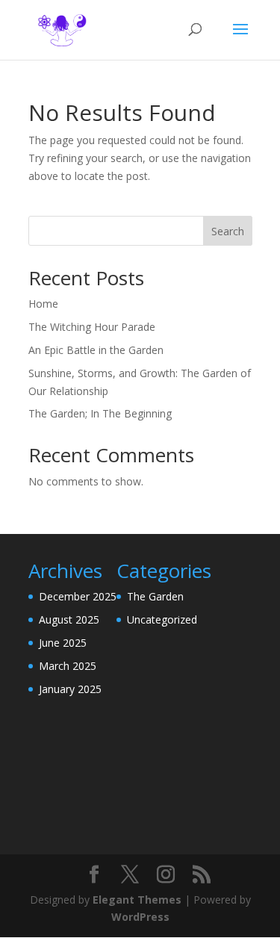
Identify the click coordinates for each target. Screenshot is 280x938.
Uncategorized (162, 619)
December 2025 (77, 596)
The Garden (155, 596)
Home (43, 303)
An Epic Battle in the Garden (96, 350)
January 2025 (70, 689)
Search (227, 231)
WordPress (140, 917)
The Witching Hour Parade (91, 327)
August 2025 (69, 619)
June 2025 (63, 643)
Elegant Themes (137, 899)
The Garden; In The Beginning (100, 413)
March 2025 (67, 666)
